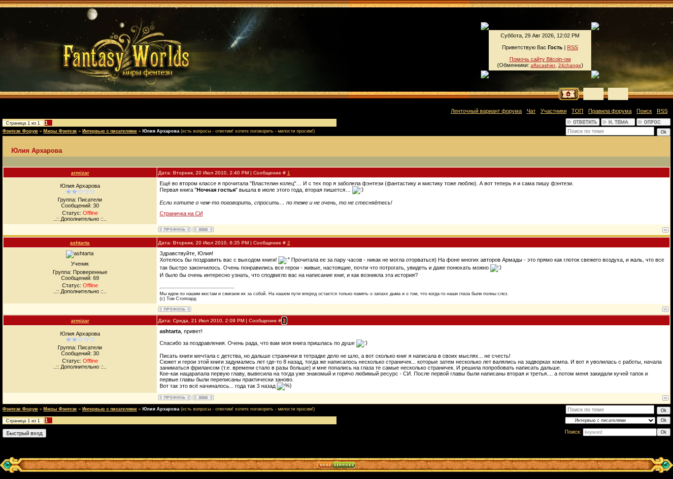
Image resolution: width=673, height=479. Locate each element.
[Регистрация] (593, 94)
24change (569, 65)
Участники (553, 111)
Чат (531, 111)
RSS (572, 47)
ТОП (577, 111)
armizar (80, 172)
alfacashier (543, 65)
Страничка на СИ (181, 213)
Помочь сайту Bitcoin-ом (540, 59)
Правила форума (610, 111)
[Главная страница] (93, 49)
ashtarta (80, 242)
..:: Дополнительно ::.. (79, 219)
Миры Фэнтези (60, 131)
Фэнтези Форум (20, 131)
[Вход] (618, 94)
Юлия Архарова (160, 131)
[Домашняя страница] (203, 229)
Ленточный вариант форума (486, 111)
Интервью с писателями (109, 131)
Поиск (644, 111)
